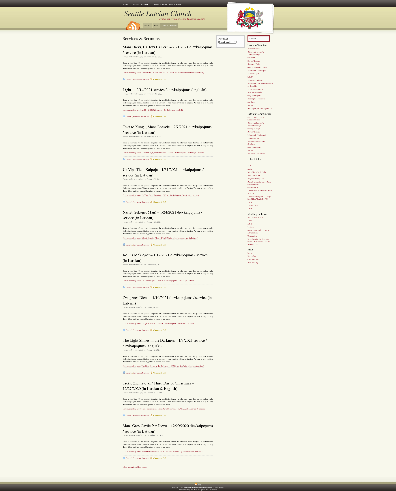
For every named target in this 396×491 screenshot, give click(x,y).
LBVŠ (250, 224)
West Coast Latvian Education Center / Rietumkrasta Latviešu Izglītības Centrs (259, 241)
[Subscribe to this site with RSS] (133, 24)
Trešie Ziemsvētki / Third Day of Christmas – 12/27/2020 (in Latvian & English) (158, 385)
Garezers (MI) (253, 187)
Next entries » (142, 467)
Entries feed (252, 256)
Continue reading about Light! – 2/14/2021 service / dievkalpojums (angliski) (153, 110)
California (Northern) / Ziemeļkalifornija (256, 53)
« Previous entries (130, 467)
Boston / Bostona (254, 49)
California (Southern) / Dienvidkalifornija (256, 124)
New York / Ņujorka (255, 92)
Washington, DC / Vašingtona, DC (260, 108)
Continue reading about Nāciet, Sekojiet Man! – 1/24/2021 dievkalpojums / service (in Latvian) (160, 238)
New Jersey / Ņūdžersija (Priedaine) (256, 142)
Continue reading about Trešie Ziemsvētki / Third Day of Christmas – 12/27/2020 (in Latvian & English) (164, 408)
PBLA (250, 202)
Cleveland (251, 58)
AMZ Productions (211, 490)
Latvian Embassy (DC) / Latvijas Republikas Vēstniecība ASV (259, 197)
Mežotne (251, 227)
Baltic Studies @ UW (255, 217)
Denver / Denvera (254, 61)
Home (125, 4)
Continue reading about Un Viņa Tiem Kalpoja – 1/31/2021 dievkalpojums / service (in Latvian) (161, 195)
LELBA (250, 77)
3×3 (249, 162)
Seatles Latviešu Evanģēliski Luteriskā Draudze (182, 18)
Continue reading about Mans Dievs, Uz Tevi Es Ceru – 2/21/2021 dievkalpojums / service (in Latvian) (163, 72)
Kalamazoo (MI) (253, 74)
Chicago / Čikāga (254, 129)
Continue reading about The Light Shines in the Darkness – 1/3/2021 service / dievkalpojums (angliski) (163, 366)
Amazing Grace (188, 490)
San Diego (251, 102)
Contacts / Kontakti (140, 4)
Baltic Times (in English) (257, 172)
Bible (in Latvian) (254, 175)
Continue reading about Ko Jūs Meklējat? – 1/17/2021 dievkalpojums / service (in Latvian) (158, 280)
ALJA (250, 169)
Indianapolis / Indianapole (257, 70)
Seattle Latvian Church (158, 13)
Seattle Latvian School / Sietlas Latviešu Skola (258, 231)
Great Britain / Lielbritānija (257, 67)
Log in (250, 253)
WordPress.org (253, 262)
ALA (249, 166)
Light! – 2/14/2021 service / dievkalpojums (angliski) (165, 89)
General (147, 26)
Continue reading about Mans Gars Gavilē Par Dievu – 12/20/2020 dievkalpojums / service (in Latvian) (163, 451)
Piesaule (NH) (253, 205)
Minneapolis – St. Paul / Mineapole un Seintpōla (260, 84)
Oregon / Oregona (254, 95)
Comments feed (253, 259)
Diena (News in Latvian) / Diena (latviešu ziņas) (259, 183)
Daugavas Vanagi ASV (256, 178)
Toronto (250, 105)
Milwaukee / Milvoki (255, 80)
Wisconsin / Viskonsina (256, 154)
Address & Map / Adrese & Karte (166, 4)
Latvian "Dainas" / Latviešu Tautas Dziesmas (260, 192)
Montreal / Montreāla (255, 89)
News (156, 26)
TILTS (250, 209)
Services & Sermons (169, 26)
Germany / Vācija (254, 64)
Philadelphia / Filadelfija (256, 99)
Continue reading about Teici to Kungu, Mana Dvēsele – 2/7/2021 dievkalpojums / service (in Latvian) (163, 152)
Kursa (250, 220)
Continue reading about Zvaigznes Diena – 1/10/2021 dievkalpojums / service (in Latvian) (158, 323)
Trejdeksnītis (252, 236)
